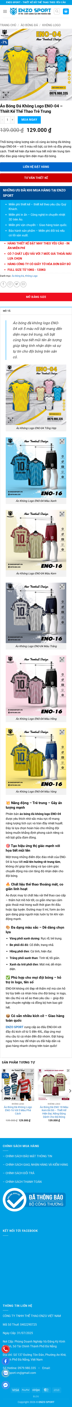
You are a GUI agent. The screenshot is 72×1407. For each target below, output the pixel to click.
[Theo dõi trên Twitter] (17, 284)
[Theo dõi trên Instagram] (10, 284)
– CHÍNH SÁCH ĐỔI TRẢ (18, 1173)
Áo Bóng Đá (29, 25)
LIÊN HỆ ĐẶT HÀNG (36, 167)
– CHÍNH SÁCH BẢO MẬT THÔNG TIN (27, 1156)
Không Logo (51, 25)
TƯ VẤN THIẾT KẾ (36, 178)
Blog (36, 1396)
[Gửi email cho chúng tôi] (23, 284)
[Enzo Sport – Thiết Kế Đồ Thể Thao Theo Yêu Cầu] (30, 11)
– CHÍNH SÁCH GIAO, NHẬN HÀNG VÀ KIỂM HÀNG (35, 1164)
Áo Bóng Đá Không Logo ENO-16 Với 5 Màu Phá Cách (18, 1110)
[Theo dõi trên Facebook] (3, 284)
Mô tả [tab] (7, 310)
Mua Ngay (29, 119)
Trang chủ (8, 25)
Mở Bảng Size (36, 297)
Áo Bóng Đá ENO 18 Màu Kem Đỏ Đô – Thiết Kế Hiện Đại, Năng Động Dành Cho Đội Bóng (54, 1112)
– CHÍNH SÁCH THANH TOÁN (22, 1182)
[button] (5, 11)
